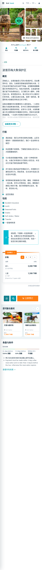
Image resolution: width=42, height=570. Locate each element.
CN (33, 3)
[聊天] (6, 298)
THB (27, 3)
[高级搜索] (23, 3)
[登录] (39, 3)
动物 (5, 62)
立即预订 (10, 252)
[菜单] (3, 3)
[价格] (34, 257)
